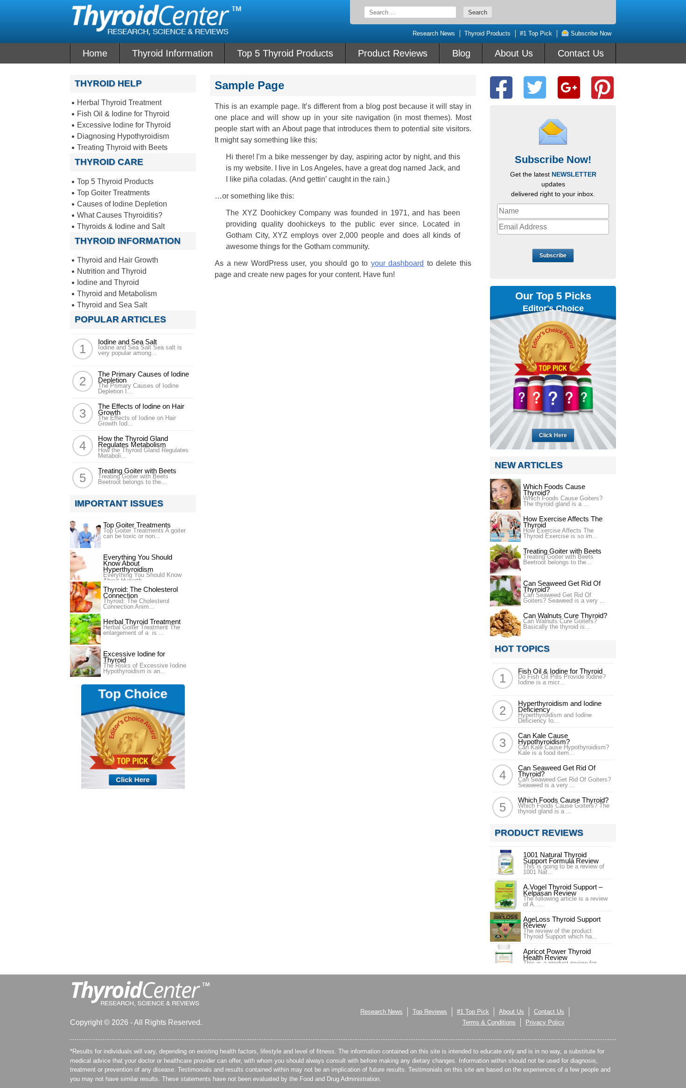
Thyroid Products (487, 33)
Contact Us (581, 53)
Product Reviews (392, 53)
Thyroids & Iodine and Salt (121, 226)
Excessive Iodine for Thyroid (124, 125)
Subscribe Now (590, 33)
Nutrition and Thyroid (112, 271)
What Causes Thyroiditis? (119, 215)
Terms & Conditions (489, 1022)
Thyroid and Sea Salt (112, 305)
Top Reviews (430, 1011)
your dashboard (397, 263)
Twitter (535, 87)
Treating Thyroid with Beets (122, 147)
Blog (461, 53)
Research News (434, 33)
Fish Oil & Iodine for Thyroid (123, 114)
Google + (569, 87)
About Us (514, 53)
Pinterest (602, 87)
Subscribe (553, 255)
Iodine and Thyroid (108, 282)
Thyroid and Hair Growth (117, 260)
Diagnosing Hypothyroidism (123, 136)
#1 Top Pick (536, 33)
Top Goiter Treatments (113, 193)
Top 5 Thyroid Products (285, 53)
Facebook (501, 87)
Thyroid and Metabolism (117, 294)
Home (95, 53)
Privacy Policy (545, 1022)
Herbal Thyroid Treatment (119, 103)
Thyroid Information (172, 53)
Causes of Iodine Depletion (122, 204)
